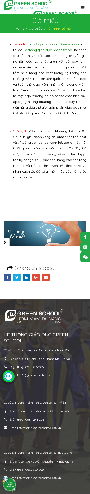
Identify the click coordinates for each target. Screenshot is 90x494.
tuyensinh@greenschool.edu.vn (40, 427)
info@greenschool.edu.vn (35, 375)
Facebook (7, 277)
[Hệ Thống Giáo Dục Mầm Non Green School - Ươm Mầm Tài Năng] (28, 6)
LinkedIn (26, 277)
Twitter (17, 277)
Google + (36, 277)
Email (46, 277)
